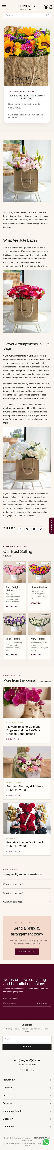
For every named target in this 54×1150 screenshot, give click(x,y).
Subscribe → (43, 1003)
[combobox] (24, 15)
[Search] (48, 15)
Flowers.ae (9, 1079)
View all (7, 556)
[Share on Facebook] (20, 529)
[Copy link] (41, 529)
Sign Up (27, 1047)
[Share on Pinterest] (34, 529)
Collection (8, 1126)
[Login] (46, 7)
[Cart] (51, 7)
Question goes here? (27, 884)
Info (5, 1095)
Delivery (7, 1087)
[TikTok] (33, 1070)
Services (7, 1103)
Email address (10, 998)
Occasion (8, 1119)
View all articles (45, 682)
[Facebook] (20, 1070)
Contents (52, 527)
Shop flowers (27, 952)
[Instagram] (27, 1070)
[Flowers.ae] (24, 7)
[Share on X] (27, 529)
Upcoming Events (12, 1111)
